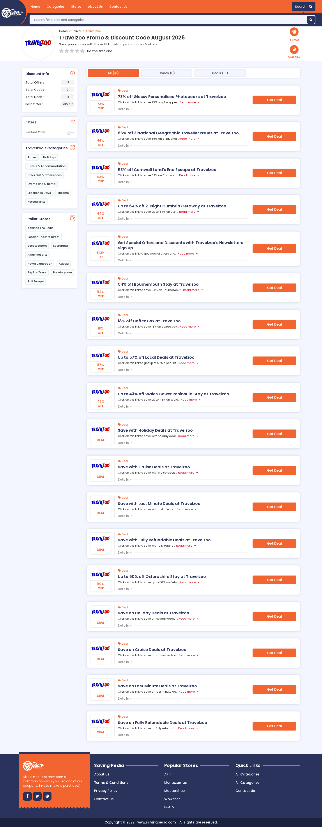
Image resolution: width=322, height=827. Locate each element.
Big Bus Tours (37, 272)
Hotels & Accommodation (46, 166)
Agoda (64, 264)
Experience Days (39, 193)
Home (35, 6)
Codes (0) (166, 73)
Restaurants (36, 202)
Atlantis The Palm (40, 228)
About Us (95, 6)
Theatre (63, 193)
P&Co (169, 807)
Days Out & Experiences (45, 175)
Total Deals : (47, 97)
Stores (76, 6)
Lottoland (60, 246)
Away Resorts (37, 255)
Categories (56, 6)
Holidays (49, 157)
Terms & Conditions (111, 782)
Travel (76, 31)
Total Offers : (47, 82)
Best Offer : (49, 104)
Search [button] (302, 6)
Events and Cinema (41, 184)
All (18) (113, 73)
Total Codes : (47, 89)
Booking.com (62, 272)
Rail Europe (36, 281)
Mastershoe (174, 790)
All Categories (247, 774)
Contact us (104, 799)
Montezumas (175, 782)
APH (167, 774)
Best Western (37, 246)
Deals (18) (220, 73)
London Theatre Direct (44, 237)
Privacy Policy (105, 790)
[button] (294, 52)
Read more (188, 102)
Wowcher (172, 799)
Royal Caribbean (40, 264)
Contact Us (118, 6)
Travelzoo (93, 31)
